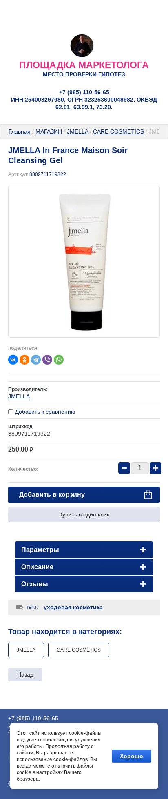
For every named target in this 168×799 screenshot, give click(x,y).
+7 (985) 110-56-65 (84, 92)
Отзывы (34, 584)
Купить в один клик (84, 514)
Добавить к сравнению (44, 411)
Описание (37, 566)
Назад (25, 674)
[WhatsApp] (59, 360)
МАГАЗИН (48, 131)
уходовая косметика (73, 607)
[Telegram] (36, 360)
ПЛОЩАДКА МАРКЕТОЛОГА (84, 65)
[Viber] (47, 360)
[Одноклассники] (24, 360)
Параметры (40, 549)
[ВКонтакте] (13, 360)
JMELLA (77, 131)
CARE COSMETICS (118, 131)
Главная (20, 131)
